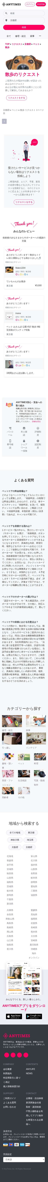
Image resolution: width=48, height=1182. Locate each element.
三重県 (34, 891)
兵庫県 (10, 910)
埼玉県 (30, 840)
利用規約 (7, 1073)
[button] (10, 432)
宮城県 (10, 869)
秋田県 (10, 873)
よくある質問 (9, 1102)
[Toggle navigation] (3, 8)
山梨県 (34, 869)
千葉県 (10, 899)
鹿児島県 (34, 945)
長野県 (34, 873)
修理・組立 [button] (20, 36)
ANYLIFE (30, 1069)
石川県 (34, 860)
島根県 (10, 927)
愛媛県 (34, 910)
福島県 (10, 882)
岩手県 (10, 865)
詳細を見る (36, 421)
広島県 (10, 936)
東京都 (31, 832)
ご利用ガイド (9, 1098)
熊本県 (34, 932)
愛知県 (34, 886)
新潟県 (10, 904)
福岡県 (34, 919)
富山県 (34, 856)
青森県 (10, 860)
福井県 (34, 865)
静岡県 (34, 882)
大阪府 (15, 847)
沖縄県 (34, 949)
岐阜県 (34, 878)
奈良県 (10, 914)
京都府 (29, 847)
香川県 (10, 949)
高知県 (34, 914)
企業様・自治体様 (34, 1098)
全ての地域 (15, 832)
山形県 (10, 878)
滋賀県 (34, 895)
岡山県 (10, 932)
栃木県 (10, 891)
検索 (24, 27)
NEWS (29, 1073)
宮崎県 (34, 940)
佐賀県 (34, 923)
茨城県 (10, 886)
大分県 (34, 936)
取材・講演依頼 (33, 1107)
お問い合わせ (9, 1107)
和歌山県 (10, 919)
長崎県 (34, 927)
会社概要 (7, 1069)
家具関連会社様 (33, 1102)
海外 (34, 953)
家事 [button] (32, 36)
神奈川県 (15, 840)
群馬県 (10, 895)
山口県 (10, 940)
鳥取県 (10, 923)
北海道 (10, 856)
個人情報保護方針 (11, 1086)
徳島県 (10, 945)
